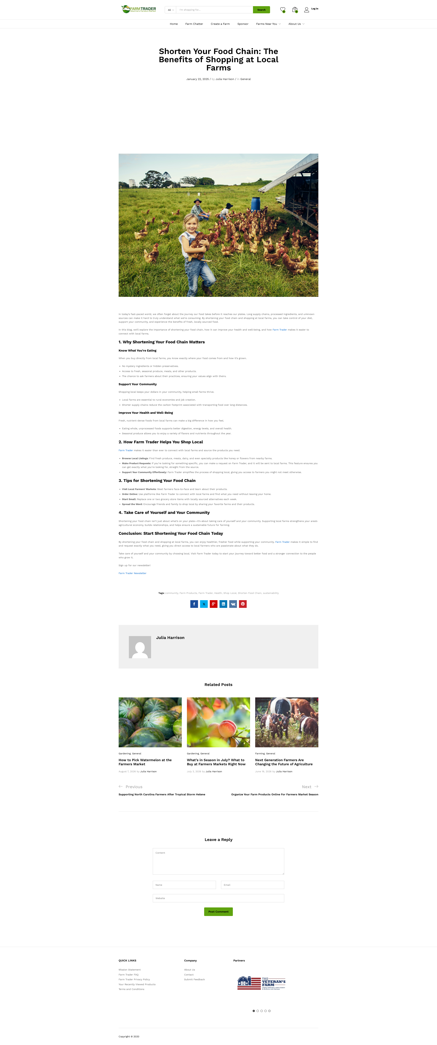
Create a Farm (220, 24)
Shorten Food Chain (250, 593)
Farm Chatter (194, 24)
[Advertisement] (218, 126)
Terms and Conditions (131, 989)
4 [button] (265, 1011)
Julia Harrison (225, 79)
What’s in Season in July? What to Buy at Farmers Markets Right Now (216, 762)
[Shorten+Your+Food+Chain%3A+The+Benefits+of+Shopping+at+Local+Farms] (204, 604)
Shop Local (229, 593)
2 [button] (258, 1011)
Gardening (125, 753)
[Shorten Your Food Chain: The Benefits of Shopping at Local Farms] (194, 604)
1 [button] (254, 1011)
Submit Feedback (194, 979)
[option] (150, 735)
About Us (189, 969)
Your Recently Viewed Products (137, 984)
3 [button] (261, 1011)
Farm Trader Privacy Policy (134, 979)
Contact (189, 974)
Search (261, 9)
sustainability (271, 593)
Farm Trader (280, 329)
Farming (260, 753)
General (245, 79)
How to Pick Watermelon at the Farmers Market (145, 762)
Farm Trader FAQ (128, 974)
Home (174, 24)
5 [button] (269, 1011)
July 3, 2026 (194, 771)
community (171, 593)
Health (218, 593)
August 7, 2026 (127, 771)
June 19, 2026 (263, 771)
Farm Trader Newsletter (132, 573)
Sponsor (243, 24)
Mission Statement (130, 969)
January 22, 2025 (197, 79)
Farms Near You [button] (266, 24)
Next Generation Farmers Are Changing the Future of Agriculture (284, 762)
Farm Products (188, 593)
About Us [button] (294, 24)
